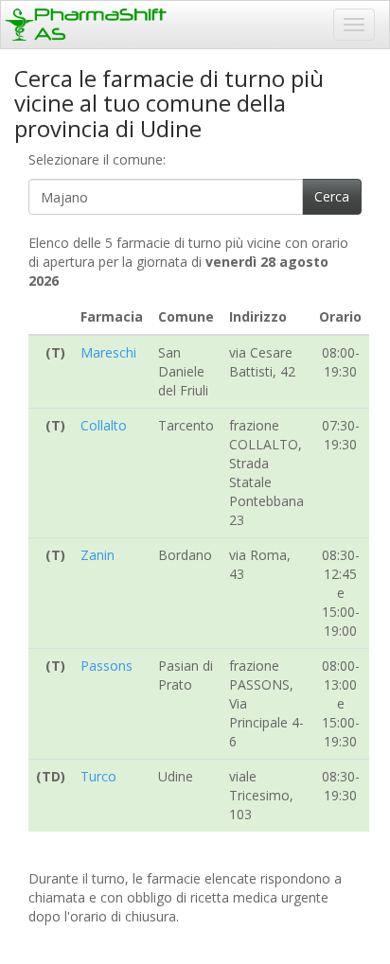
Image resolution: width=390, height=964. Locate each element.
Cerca (331, 196)
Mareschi (108, 352)
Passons (106, 666)
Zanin (97, 555)
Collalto (103, 425)
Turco (98, 776)
